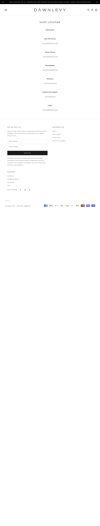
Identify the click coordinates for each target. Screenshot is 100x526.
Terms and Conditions (59, 141)
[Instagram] (25, 190)
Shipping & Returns (13, 179)
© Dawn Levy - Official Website (18, 206)
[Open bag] (96, 10)
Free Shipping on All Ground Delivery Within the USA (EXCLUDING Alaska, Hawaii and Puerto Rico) (50, 2)
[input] (27, 141)
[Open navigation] (6, 10)
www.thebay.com (50, 97)
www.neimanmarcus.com (50, 56)
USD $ (7, 200)
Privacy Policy (56, 138)
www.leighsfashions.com (50, 110)
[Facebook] (20, 190)
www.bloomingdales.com (50, 70)
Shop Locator (56, 134)
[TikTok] (29, 190)
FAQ (8, 186)
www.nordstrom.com (50, 83)
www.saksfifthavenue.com (50, 43)
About (54, 131)
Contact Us (10, 176)
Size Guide (10, 182)
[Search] (89, 10)
